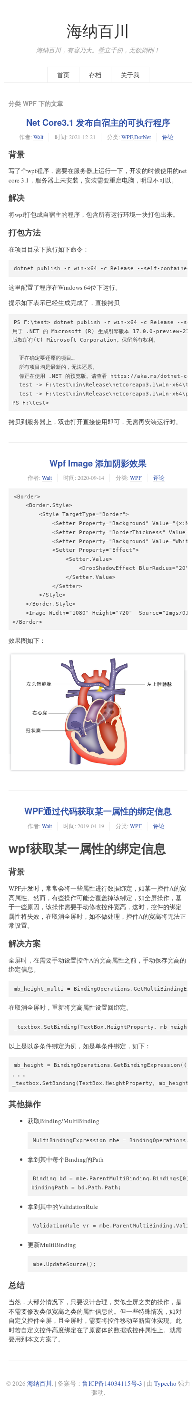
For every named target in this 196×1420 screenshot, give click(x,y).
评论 (168, 137)
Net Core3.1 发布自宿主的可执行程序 (98, 122)
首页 (63, 75)
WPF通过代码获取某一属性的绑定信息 (98, 811)
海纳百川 (98, 30)
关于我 (130, 75)
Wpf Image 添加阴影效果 (98, 463)
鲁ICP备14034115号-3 (112, 1383)
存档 (95, 75)
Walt (38, 137)
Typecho (165, 1383)
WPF (127, 137)
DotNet (142, 137)
